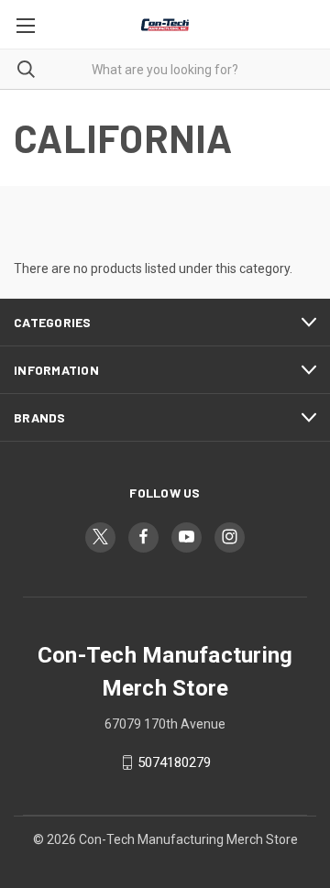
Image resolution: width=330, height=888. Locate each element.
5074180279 (174, 762)
